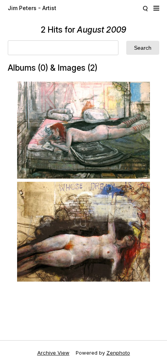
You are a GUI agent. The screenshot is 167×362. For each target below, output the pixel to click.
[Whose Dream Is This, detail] (83, 232)
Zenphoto (118, 353)
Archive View (53, 353)
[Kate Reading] (83, 130)
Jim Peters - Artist (32, 8)
